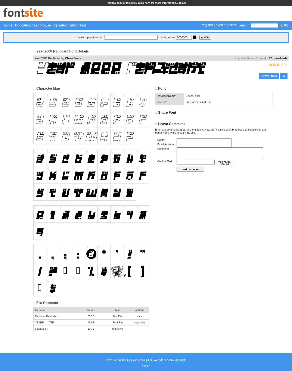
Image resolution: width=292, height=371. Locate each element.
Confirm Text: (165, 161)
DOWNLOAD (269, 76)
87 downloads (278, 58)
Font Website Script (159, 360)
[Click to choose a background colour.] (194, 37)
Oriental (260, 58)
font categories (26, 25)
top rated (60, 25)
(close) (183, 2)
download (140, 322)
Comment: (163, 148)
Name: (161, 139)
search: (244, 25)
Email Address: (166, 144)
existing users (226, 25)
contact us (139, 360)
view (140, 316)
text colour (168, 37)
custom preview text (90, 37)
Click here (144, 2)
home (8, 25)
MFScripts (180, 360)
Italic (250, 58)
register (207, 25)
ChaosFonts (73, 58)
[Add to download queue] (284, 76)
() (285, 25)
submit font (77, 25)
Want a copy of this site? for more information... (143, 2)
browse (45, 25)
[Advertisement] (239, 14)
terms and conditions (118, 360)
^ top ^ (146, 366)
